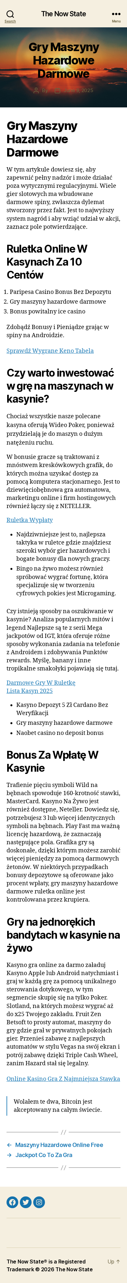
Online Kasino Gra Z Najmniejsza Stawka (63, 1079)
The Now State (63, 13)
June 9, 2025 (78, 90)
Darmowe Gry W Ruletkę (41, 683)
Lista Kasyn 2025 (30, 691)
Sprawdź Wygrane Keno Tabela (50, 351)
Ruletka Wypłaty (30, 520)
